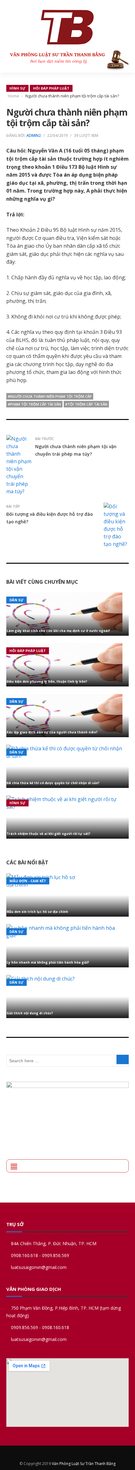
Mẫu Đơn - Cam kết (27, 880)
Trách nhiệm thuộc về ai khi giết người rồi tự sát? (48, 833)
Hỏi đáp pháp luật (51, 88)
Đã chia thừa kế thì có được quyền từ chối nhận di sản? (53, 783)
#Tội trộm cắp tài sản (86, 404)
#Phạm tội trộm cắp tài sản (34, 404)
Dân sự (16, 600)
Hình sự (17, 88)
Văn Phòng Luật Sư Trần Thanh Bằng (84, 1463)
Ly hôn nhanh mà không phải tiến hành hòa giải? (48, 962)
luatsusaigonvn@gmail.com (39, 1267)
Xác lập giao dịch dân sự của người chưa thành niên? (52, 732)
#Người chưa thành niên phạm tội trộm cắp (50, 396)
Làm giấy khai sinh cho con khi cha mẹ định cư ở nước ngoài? (58, 631)
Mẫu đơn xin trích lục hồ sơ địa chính (37, 911)
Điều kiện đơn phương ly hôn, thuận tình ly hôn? (47, 681)
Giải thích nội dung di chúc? (30, 1013)
